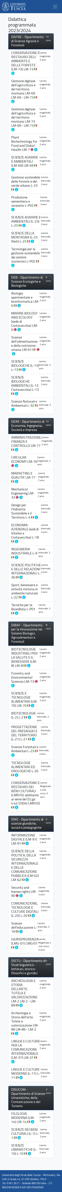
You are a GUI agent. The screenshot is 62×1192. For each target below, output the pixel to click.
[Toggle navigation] (55, 6)
